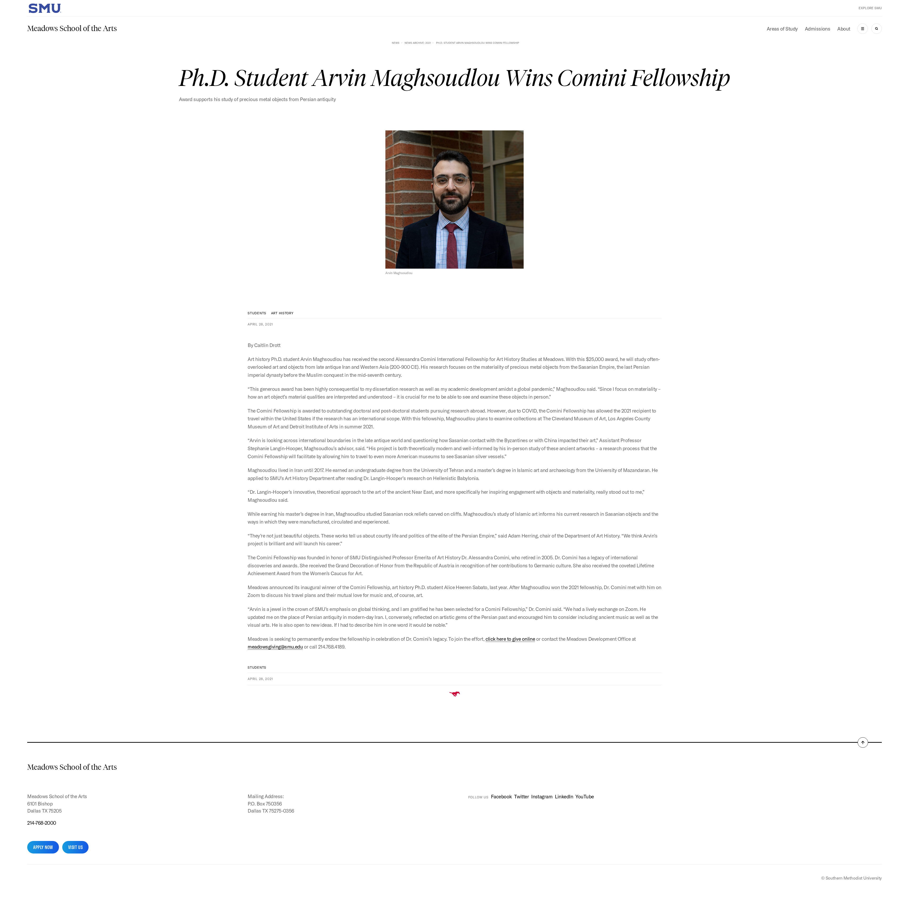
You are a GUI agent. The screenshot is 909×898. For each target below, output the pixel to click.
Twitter (521, 796)
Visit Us (75, 847)
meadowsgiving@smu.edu (275, 647)
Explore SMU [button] (870, 8)
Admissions (817, 29)
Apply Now (43, 847)
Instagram (542, 796)
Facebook (501, 796)
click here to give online (510, 639)
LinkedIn (564, 796)
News (395, 42)
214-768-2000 (41, 823)
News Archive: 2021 (418, 42)
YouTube (584, 796)
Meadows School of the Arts (72, 28)
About (843, 29)
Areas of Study (782, 29)
